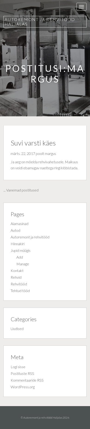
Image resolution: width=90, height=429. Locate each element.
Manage (22, 264)
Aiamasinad (19, 223)
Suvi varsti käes (33, 143)
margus (50, 153)
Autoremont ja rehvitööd (30, 237)
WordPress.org (23, 387)
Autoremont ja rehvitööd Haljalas (40, 22)
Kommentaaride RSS (27, 380)
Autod (15, 230)
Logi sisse (18, 366)
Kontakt (17, 270)
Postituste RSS (22, 373)
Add (19, 257)
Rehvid (16, 277)
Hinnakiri (17, 243)
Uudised (17, 328)
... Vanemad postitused (21, 190)
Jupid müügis (20, 250)
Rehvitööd (19, 284)
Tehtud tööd (20, 290)
